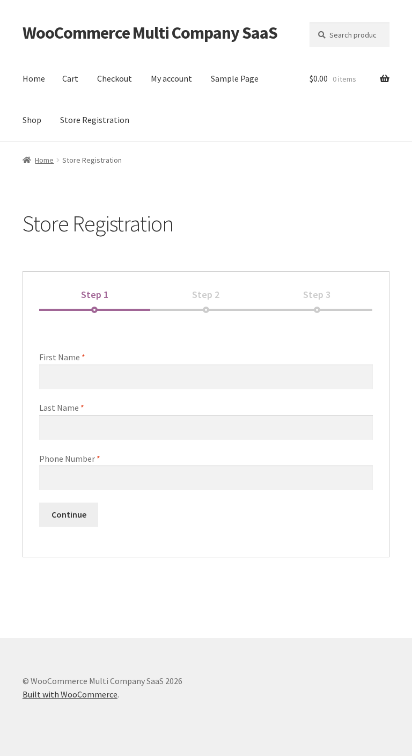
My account (171, 78)
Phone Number (69, 458)
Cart (70, 78)
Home (34, 78)
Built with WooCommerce (70, 694)
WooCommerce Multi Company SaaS (150, 32)
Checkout (114, 78)
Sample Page (235, 78)
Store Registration (94, 119)
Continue (69, 514)
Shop (32, 119)
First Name (62, 357)
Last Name (61, 407)
